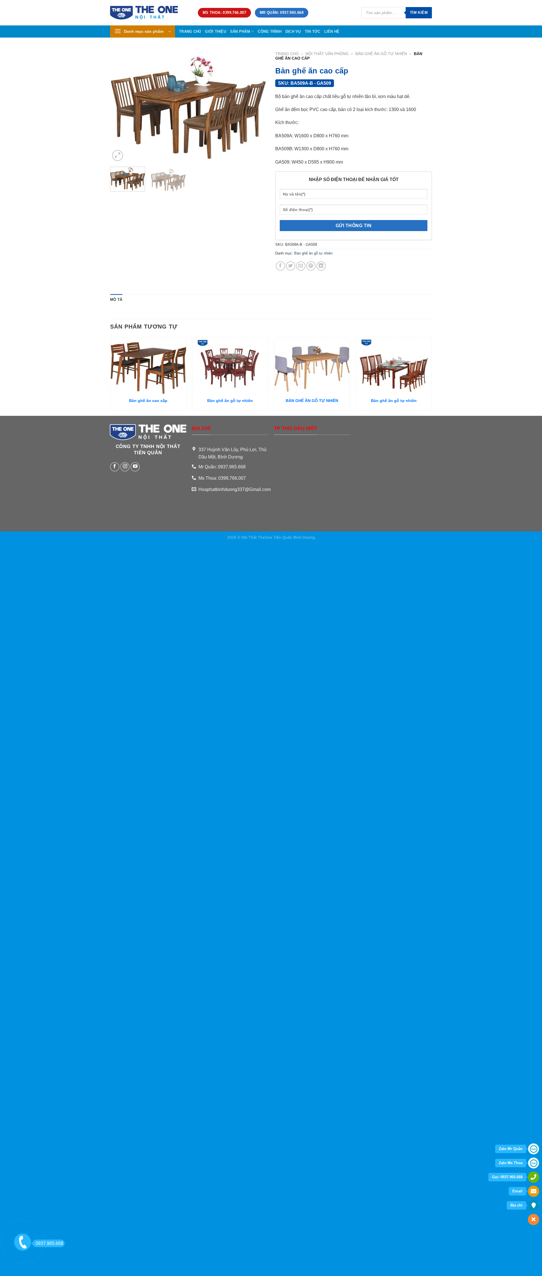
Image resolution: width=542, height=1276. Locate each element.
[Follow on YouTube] (135, 466)
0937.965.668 (49, 1243)
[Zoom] (117, 155)
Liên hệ (332, 31)
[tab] (116, 299)
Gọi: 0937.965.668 (507, 1177)
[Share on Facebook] (280, 266)
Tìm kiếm (419, 12)
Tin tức (312, 31)
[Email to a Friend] (300, 266)
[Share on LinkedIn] (321, 266)
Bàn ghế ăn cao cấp (148, 400)
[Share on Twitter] (290, 266)
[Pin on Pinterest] (311, 266)
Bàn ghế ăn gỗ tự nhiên (381, 54)
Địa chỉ (516, 1205)
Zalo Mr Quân (511, 1149)
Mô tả (116, 299)
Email (517, 1191)
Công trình (269, 31)
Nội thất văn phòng (327, 54)
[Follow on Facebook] (114, 466)
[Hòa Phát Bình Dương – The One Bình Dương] (149, 13)
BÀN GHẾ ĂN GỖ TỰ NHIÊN (312, 400)
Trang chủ (190, 31)
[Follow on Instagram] (125, 466)
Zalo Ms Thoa (511, 1163)
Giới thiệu (215, 31)
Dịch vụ (293, 31)
